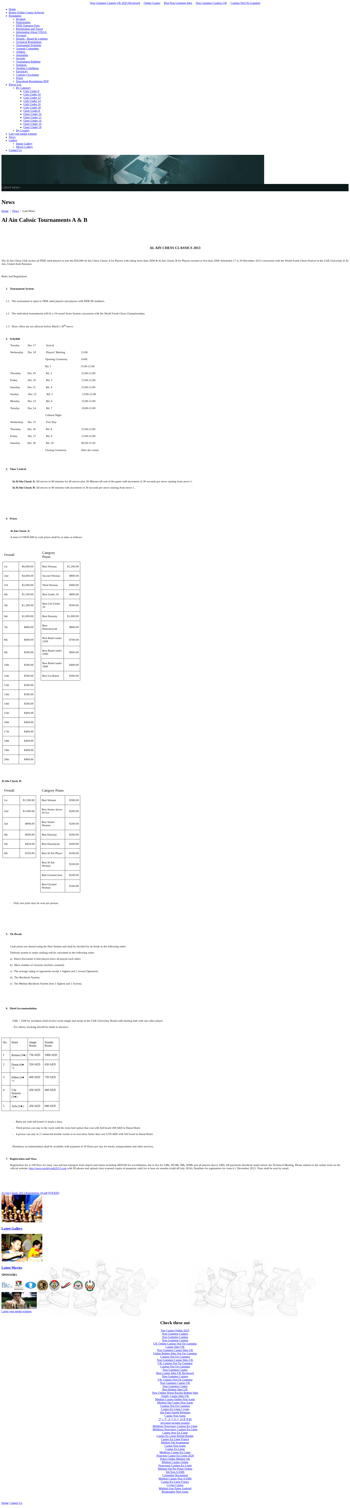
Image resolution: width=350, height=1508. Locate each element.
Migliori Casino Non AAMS (175, 1478)
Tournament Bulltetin (28, 61)
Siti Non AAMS (175, 1472)
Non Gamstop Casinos (175, 1333)
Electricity (22, 71)
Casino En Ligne (175, 1449)
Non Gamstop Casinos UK (211, 3)
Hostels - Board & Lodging (32, 38)
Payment (21, 35)
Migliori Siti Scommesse (175, 1442)
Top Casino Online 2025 (175, 1330)
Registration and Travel (29, 28)
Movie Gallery (24, 146)
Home (12, 9)
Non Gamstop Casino (175, 1369)
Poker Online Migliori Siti (175, 1458)
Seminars (21, 64)
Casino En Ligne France (175, 1439)
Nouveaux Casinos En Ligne (175, 1465)
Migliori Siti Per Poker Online (175, 1468)
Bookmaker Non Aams (175, 1491)
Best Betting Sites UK (175, 1389)
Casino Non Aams (175, 1415)
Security (21, 58)
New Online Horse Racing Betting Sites (175, 1392)
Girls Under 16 (32, 104)
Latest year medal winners (16, 1311)
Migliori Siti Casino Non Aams (175, 1402)
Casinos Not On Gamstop (245, 3)
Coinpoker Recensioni (175, 1475)
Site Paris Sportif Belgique (175, 1412)
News (12, 137)
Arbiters (20, 51)
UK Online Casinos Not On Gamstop (175, 1343)
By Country (23, 130)
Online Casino (152, 3)
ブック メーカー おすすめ (175, 1419)
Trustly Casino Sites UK (175, 1396)
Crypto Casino (175, 1485)
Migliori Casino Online (175, 1462)
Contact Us (15, 150)
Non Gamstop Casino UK (175, 1383)
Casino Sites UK (175, 1346)
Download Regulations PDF (32, 81)
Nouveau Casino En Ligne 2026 (175, 1455)
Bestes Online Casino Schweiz (26, 12)
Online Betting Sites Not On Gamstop (175, 1353)
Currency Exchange (27, 74)
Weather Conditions (27, 68)
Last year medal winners (23, 133)
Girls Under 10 (32, 94)
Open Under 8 (31, 110)
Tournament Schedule (28, 45)
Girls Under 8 (31, 91)
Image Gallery (24, 143)
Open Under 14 (32, 120)
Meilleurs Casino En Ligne (175, 1452)
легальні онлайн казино (175, 1422)
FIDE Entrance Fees (28, 25)
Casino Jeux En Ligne (175, 1432)
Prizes (19, 78)
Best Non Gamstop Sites (178, 3)
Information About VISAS (31, 32)
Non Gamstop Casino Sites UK (175, 1350)
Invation (21, 19)
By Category (23, 87)
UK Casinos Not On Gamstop (175, 1363)
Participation (23, 22)
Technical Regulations (29, 42)
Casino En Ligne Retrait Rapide (175, 1436)
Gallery (13, 140)
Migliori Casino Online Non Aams (175, 1399)
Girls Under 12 (32, 97)
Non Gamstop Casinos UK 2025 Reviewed (115, 3)
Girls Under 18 (32, 107)
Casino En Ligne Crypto (175, 1409)
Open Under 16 (32, 123)
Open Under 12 (32, 117)
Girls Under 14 (32, 101)
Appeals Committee (27, 48)
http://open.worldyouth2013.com (48, 1168)
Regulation (15, 15)
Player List (15, 84)
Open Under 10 (32, 114)
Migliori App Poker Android (175, 1488)
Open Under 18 (32, 127)
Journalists (22, 55)
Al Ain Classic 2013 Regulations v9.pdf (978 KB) (30, 1193)
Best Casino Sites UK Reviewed (175, 1373)
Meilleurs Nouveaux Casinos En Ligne (175, 1426)
